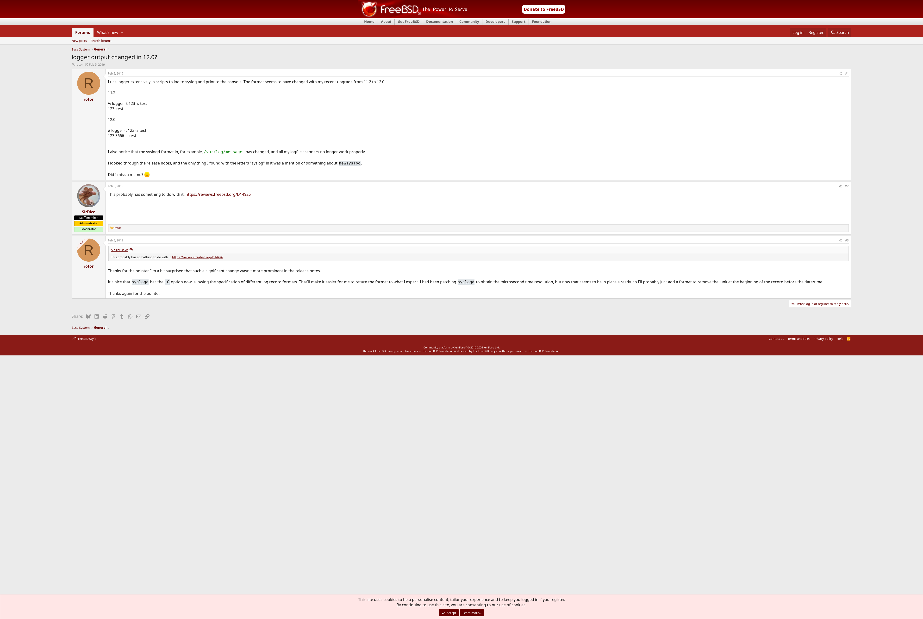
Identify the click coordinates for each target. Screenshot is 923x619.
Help (840, 338)
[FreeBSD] (413, 16)
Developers (495, 21)
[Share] (840, 73)
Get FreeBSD (409, 21)
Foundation (541, 21)
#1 (847, 73)
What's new (107, 32)
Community (469, 21)
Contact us (776, 338)
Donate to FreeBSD (544, 9)
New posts (79, 41)
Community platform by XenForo (462, 347)
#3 (847, 240)
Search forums (101, 41)
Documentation (439, 21)
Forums (82, 32)
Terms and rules (799, 338)
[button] (122, 32)
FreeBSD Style (86, 338)
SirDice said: (119, 250)
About (386, 21)
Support (518, 21)
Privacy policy (823, 338)
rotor (79, 64)
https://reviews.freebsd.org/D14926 (218, 194)
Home (369, 21)
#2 (847, 186)
